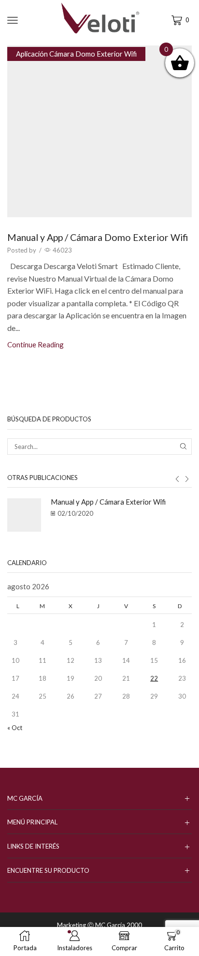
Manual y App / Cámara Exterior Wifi (108, 501)
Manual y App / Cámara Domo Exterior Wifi (97, 237)
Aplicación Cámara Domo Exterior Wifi (76, 53)
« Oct (14, 728)
